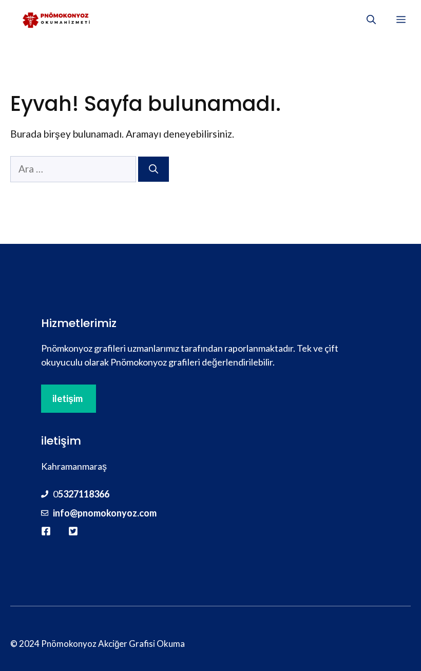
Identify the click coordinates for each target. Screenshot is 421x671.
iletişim (67, 398)
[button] (371, 19)
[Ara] (153, 169)
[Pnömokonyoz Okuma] (57, 19)
